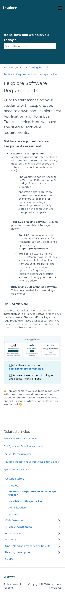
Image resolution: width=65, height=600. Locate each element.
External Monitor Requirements (20, 438)
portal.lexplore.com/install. (26, 368)
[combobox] (30, 46)
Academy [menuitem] (10, 539)
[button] (59, 479)
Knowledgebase (13, 67)
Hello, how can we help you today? (26, 37)
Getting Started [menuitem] (14, 478)
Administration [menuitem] (17, 507)
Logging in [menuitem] (14, 485)
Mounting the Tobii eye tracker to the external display (32, 461)
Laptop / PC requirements (17, 454)
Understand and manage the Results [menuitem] (27, 546)
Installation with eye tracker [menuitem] (25, 501)
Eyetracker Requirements (17, 469)
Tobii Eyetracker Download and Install (23, 446)
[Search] (58, 46)
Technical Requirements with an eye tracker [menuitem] (32, 493)
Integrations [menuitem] (15, 514)
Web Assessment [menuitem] (15, 520)
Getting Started (38, 67)
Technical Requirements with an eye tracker (30, 74)
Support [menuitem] (10, 558)
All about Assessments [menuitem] (18, 526)
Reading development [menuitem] (18, 552)
